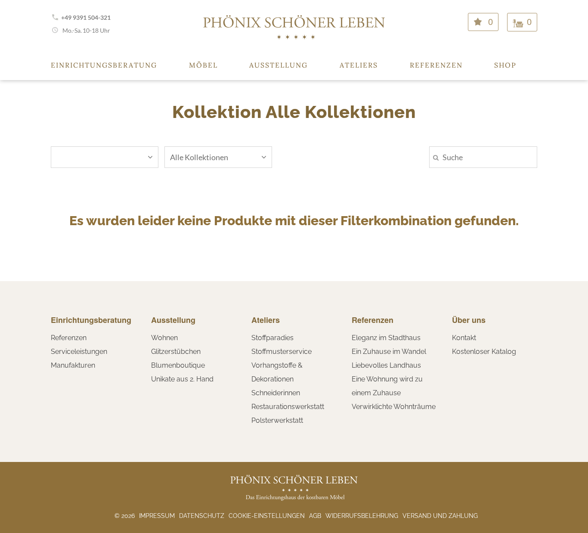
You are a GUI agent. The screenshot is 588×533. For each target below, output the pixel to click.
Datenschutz (201, 515)
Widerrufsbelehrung (361, 515)
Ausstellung (278, 65)
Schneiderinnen (275, 393)
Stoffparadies (272, 338)
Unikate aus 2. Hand (182, 379)
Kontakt (464, 338)
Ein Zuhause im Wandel (389, 351)
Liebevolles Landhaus (386, 365)
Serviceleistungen (79, 351)
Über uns (469, 319)
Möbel (203, 65)
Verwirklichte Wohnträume (394, 407)
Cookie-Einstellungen (267, 515)
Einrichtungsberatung (104, 65)
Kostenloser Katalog (484, 351)
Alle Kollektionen (199, 157)
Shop (505, 65)
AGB (315, 515)
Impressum (157, 515)
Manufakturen (73, 365)
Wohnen (164, 338)
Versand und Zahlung (440, 515)
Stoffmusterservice (281, 351)
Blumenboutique (178, 365)
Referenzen (436, 65)
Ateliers (359, 65)
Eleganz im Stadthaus (386, 338)
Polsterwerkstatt (277, 420)
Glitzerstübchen (176, 351)
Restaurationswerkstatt (287, 407)
